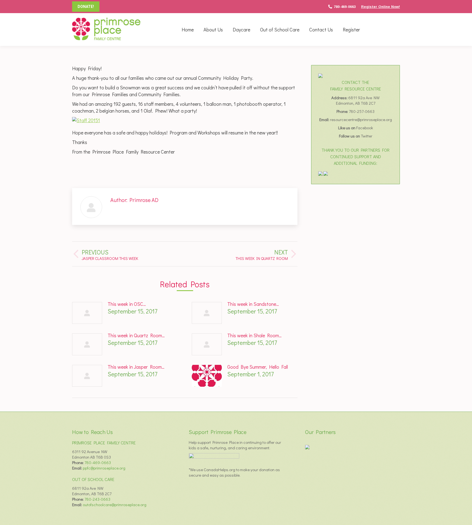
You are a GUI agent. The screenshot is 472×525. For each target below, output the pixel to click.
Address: (339, 97)
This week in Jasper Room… (136, 366)
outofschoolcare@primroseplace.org (114, 504)
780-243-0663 (97, 499)
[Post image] (87, 313)
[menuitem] (188, 29)
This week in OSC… (127, 304)
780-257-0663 (361, 111)
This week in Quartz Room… (136, 335)
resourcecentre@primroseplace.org (361, 119)
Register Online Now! (380, 7)
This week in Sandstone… (253, 304)
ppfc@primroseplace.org (104, 468)
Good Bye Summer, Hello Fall (257, 366)
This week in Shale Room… (254, 335)
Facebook (364, 127)
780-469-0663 (345, 7)
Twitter (366, 136)
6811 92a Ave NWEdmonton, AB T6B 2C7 (358, 100)
